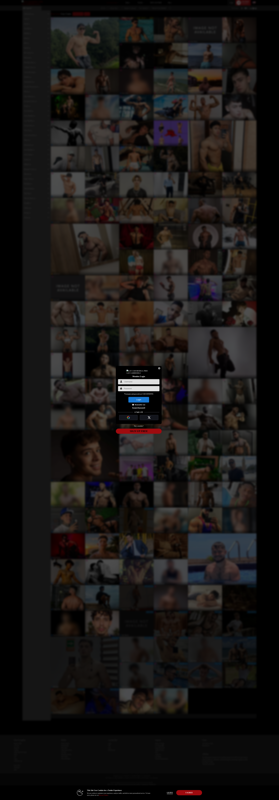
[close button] (159, 368)
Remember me (140, 405)
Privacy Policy (103, 795)
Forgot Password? (138, 408)
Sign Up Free (139, 431)
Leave (170, 793)
